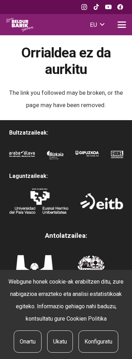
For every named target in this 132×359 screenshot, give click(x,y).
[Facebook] (120, 7)
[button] (97, 25)
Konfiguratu (98, 341)
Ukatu (60, 341)
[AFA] (22, 157)
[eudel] (117, 157)
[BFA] (55, 157)
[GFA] (87, 157)
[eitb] (101, 201)
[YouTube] (108, 7)
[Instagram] (84, 7)
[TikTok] (96, 7)
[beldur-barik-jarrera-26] (19, 25)
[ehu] (39, 201)
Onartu (28, 341)
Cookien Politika (87, 318)
